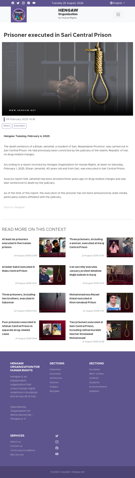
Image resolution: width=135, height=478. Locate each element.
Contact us (16, 446)
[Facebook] (57, 448)
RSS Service (17, 454)
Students (94, 382)
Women (54, 382)
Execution (19, 125)
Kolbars (54, 387)
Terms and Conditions (22, 450)
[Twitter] (57, 436)
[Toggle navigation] (118, 14)
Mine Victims (96, 374)
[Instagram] (57, 442)
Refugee (54, 391)
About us (15, 441)
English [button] (118, 3)
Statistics (94, 391)
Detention (55, 369)
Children (94, 378)
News (6, 125)
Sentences (56, 378)
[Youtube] (57, 454)
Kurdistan (94, 369)
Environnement (98, 387)
